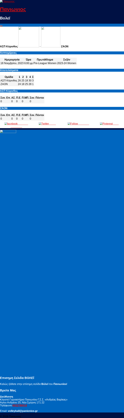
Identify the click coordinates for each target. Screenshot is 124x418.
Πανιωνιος (13, 9)
